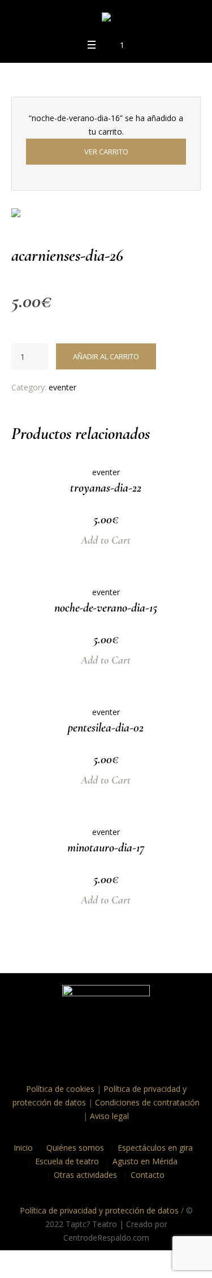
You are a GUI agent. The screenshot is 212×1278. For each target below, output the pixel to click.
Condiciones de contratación (147, 1102)
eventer (62, 387)
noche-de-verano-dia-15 (105, 607)
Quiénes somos (75, 1147)
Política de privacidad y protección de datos (99, 1210)
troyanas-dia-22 (105, 487)
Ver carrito (106, 152)
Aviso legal (109, 1116)
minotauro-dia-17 (106, 847)
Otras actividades (85, 1174)
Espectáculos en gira (155, 1147)
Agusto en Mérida (145, 1161)
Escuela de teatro (67, 1161)
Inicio (23, 1147)
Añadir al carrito (106, 356)
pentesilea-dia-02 (106, 727)
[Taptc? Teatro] (106, 19)
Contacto (148, 1174)
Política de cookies (60, 1088)
